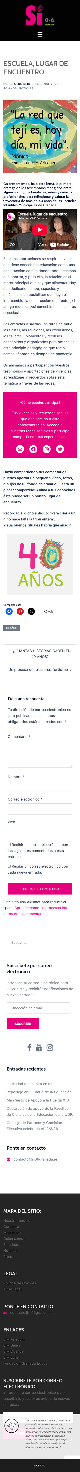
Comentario (19, 736)
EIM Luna (11, 1357)
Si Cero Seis (20, 84)
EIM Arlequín (13, 1339)
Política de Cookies (19, 1283)
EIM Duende (13, 1351)
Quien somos (14, 1238)
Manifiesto (12, 1232)
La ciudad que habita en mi (29, 1083)
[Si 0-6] (40, 15)
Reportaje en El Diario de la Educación (39, 1092)
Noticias (26, 88)
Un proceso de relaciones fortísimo (38, 669)
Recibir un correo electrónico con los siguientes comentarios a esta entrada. (38, 850)
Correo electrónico (25, 799)
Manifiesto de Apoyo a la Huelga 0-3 (38, 1100)
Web (11, 822)
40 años (10, 88)
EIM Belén (11, 1345)
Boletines (11, 1244)
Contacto (11, 1226)
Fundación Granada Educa (25, 1363)
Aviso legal (12, 1289)
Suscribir (23, 1024)
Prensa (9, 1256)
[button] (40, 1465)
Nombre (16, 776)
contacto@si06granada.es (36, 1159)
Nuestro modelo (16, 1220)
